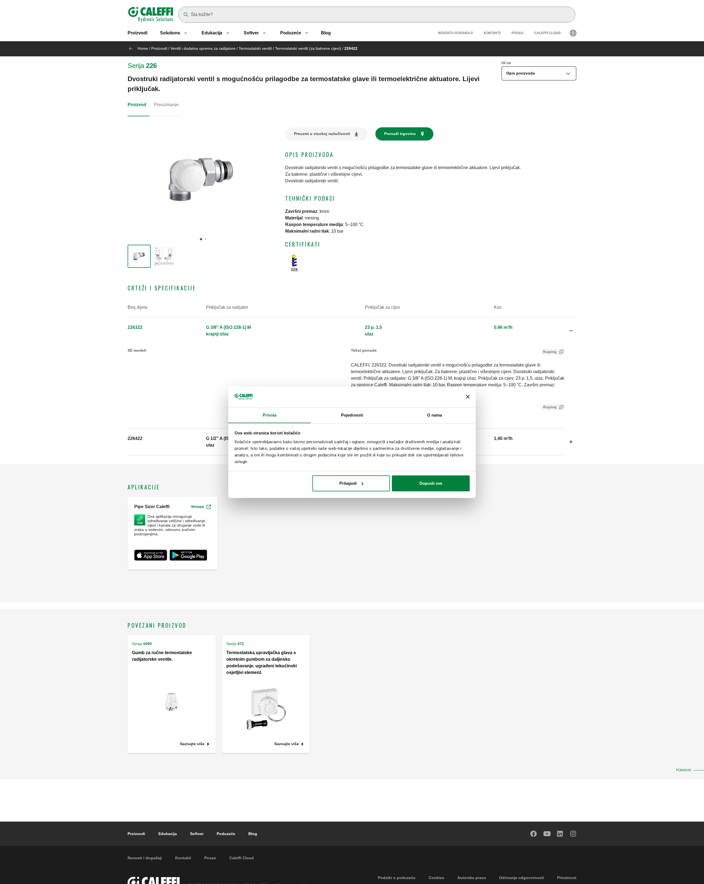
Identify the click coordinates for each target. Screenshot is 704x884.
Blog (326, 33)
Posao (517, 33)
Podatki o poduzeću (397, 877)
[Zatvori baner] (468, 397)
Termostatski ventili (255, 48)
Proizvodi (137, 33)
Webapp (197, 507)
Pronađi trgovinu (400, 133)
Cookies (436, 877)
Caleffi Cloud (547, 33)
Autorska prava (471, 877)
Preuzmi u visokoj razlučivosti (322, 133)
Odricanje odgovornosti (521, 877)
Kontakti (492, 33)
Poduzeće (226, 833)
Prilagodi (348, 483)
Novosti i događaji (455, 33)
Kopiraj (550, 351)
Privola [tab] (269, 414)
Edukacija (167, 833)
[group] (139, 256)
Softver (197, 833)
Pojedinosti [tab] (352, 414)
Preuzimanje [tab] (166, 104)
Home (143, 48)
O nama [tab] (434, 414)
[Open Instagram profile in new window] (573, 833)
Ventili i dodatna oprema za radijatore (202, 48)
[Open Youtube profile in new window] (547, 833)
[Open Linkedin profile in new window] (560, 833)
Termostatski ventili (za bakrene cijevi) (308, 48)
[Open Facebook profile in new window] (533, 833)
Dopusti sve (430, 483)
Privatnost (566, 877)
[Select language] (573, 33)
